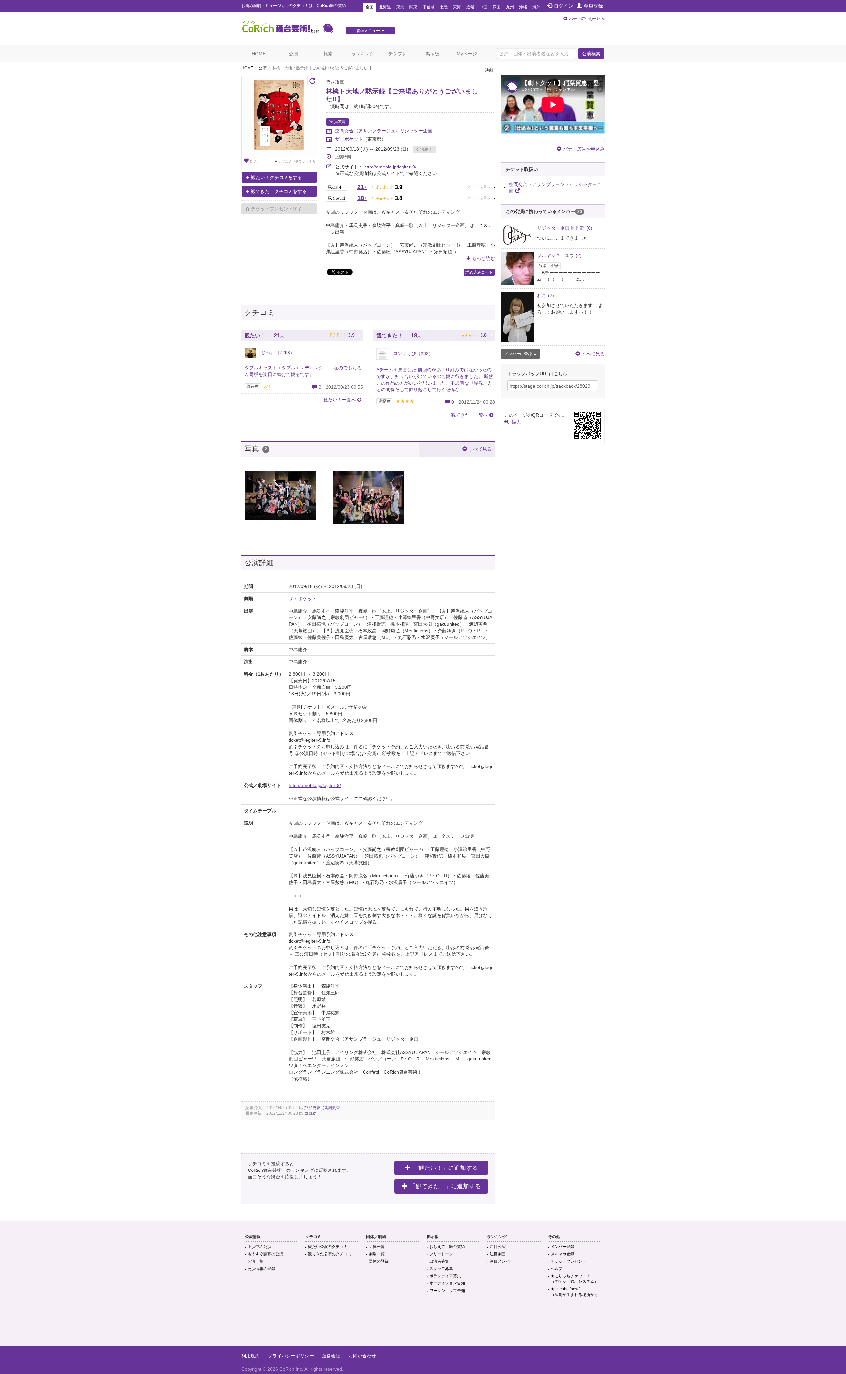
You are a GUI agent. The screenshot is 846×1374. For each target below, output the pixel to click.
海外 (536, 7)
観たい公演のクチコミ (328, 1246)
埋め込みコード (479, 272)
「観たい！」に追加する (445, 1168)
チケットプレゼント (568, 1261)
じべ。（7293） (277, 352)
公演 (293, 53)
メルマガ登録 (562, 1254)
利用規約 (250, 1355)
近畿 (470, 7)
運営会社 (331, 1355)
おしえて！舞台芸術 (447, 1246)
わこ (545, 295)
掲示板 (432, 53)
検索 (328, 53)
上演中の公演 (259, 1246)
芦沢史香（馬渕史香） (324, 1107)
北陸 (444, 7)
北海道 (385, 7)
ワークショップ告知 (447, 1290)
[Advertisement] (423, 1324)
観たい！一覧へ (340, 399)
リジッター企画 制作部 (564, 228)
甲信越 (429, 7)
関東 (413, 7)
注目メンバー (502, 1261)
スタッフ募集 (441, 1268)
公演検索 (591, 53)
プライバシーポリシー (291, 1355)
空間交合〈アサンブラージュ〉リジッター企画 (383, 130)
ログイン (563, 6)
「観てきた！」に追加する (445, 1186)
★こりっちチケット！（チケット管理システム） (574, 1279)
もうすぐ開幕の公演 (265, 1254)
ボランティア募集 (445, 1276)
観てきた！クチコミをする (279, 191)
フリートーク (441, 1254)
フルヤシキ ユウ (559, 255)
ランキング (362, 53)
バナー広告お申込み (587, 19)
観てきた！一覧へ (469, 415)
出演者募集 (439, 1261)
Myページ (467, 53)
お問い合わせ (362, 1355)
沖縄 (523, 7)
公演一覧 (255, 1261)
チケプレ (397, 53)
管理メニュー (368, 30)
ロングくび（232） (412, 353)
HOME (259, 53)
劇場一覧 (377, 1254)
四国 (497, 7)
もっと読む (483, 258)
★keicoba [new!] (578, 1292)
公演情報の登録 (261, 1268)
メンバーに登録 (518, 354)
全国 (370, 7)
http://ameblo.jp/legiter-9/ (390, 166)
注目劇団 (498, 1254)
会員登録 (593, 6)
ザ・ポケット (349, 139)
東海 (457, 7)
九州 (510, 7)
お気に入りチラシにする (297, 161)
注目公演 (498, 1246)
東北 (400, 7)
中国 (483, 7)
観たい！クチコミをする (276, 177)
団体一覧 (377, 1246)
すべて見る (480, 449)
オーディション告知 (447, 1283)
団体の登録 (379, 1261)
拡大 (516, 421)
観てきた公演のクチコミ (330, 1254)
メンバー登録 (562, 1246)
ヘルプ (556, 1268)
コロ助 (310, 1113)
